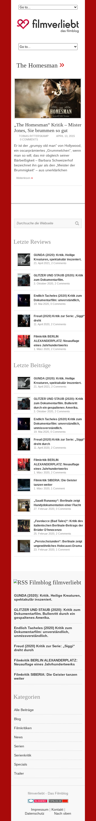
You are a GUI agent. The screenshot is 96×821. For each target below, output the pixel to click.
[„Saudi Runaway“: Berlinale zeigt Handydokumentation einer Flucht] (24, 511)
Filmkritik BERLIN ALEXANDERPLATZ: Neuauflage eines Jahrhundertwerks (56, 341)
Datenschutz (34, 813)
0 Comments (29, 139)
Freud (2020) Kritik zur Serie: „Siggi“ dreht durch (44, 648)
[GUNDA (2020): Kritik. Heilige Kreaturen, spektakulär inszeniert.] (24, 265)
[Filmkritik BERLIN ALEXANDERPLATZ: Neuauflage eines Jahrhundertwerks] (24, 347)
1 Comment (58, 488)
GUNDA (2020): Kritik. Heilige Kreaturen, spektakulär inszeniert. (47, 597)
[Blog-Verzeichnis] (38, 802)
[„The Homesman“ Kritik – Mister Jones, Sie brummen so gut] (47, 120)
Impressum (39, 809)
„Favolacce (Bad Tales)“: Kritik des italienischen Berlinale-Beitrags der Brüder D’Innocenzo (58, 525)
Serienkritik (22, 755)
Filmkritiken (23, 728)
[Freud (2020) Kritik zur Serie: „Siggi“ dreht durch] (24, 326)
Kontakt (57, 809)
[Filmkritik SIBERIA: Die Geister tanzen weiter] (24, 491)
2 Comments (58, 263)
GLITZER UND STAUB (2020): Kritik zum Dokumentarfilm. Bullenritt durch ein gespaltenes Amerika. (58, 403)
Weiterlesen (24, 178)
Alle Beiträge (24, 710)
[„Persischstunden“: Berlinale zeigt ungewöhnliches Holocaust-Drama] (24, 552)
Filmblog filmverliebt (55, 582)
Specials (20, 764)
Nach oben (62, 813)
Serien (19, 746)
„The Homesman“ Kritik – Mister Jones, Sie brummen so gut (47, 127)
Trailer (19, 773)
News (18, 737)
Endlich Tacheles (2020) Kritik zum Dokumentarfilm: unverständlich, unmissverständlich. (58, 423)
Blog (17, 719)
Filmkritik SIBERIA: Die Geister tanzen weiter (45, 676)
